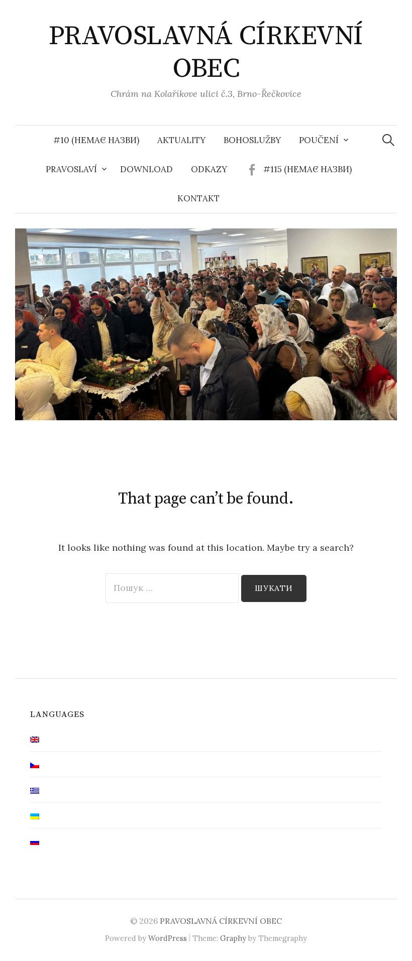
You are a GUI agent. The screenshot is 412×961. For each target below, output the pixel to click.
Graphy (233, 938)
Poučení (319, 140)
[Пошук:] (388, 140)
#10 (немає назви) (96, 140)
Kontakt (198, 198)
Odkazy (209, 169)
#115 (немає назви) (307, 169)
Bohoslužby (252, 140)
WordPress (167, 938)
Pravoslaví (71, 169)
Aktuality (181, 140)
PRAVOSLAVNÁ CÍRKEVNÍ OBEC (206, 52)
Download (146, 169)
